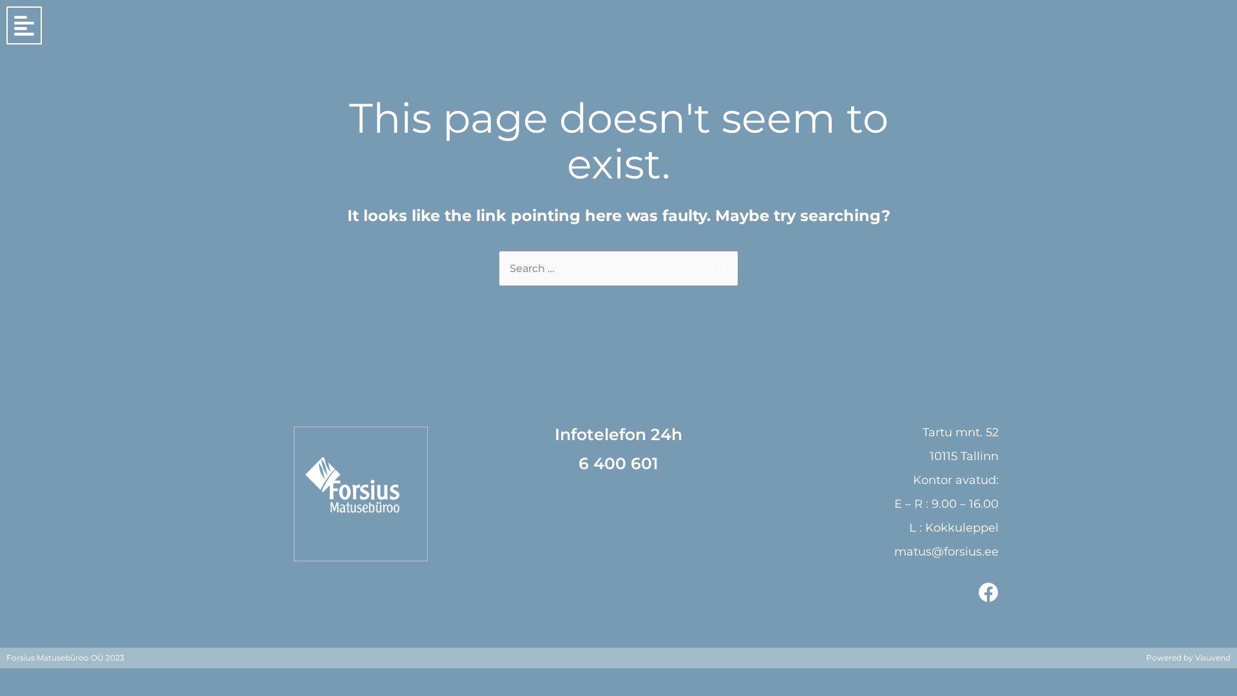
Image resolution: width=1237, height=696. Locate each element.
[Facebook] (989, 593)
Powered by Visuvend (1188, 657)
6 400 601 (618, 463)
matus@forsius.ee (946, 552)
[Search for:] (618, 268)
